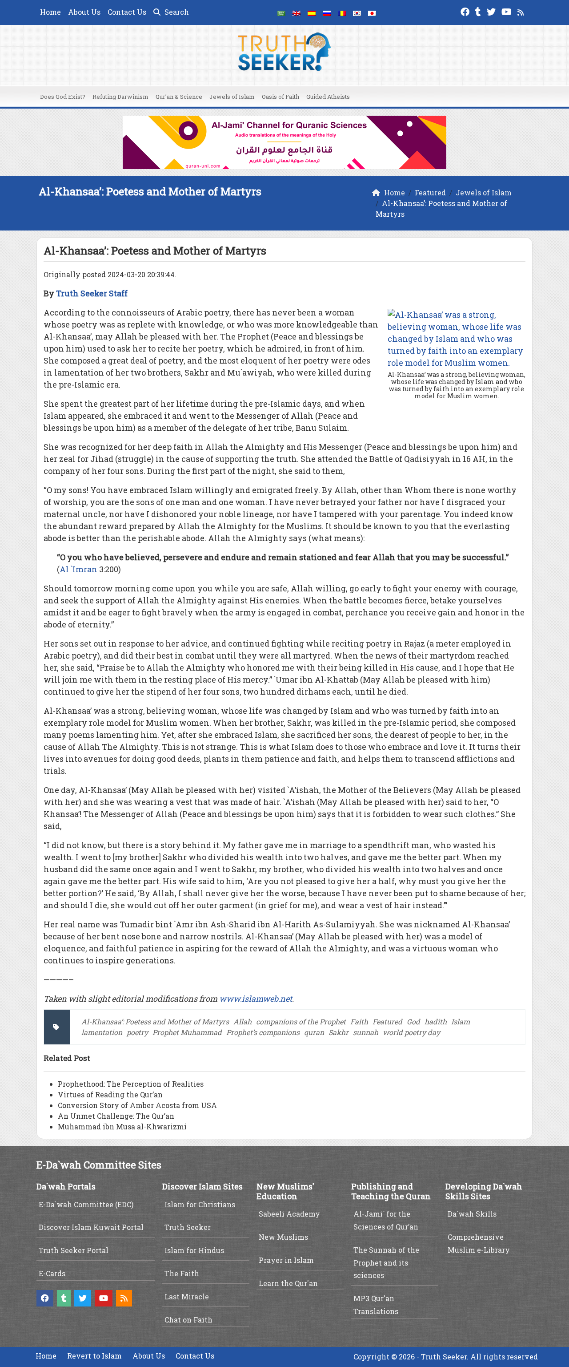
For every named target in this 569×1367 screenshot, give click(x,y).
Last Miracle (186, 1296)
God (413, 1021)
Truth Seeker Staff (92, 293)
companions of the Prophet (301, 1021)
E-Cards (52, 1273)
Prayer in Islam (286, 1260)
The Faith (181, 1273)
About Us (84, 11)
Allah (242, 1021)
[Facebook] (466, 11)
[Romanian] (341, 12)
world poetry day (411, 1032)
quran (314, 1032)
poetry (137, 1032)
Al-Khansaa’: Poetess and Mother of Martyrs (155, 1021)
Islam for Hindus (194, 1250)
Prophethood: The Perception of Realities (131, 1083)
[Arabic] (281, 12)
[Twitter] (492, 11)
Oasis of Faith (280, 97)
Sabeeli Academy (289, 1213)
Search (176, 11)
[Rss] (521, 11)
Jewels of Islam (232, 97)
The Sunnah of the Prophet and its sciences (386, 1262)
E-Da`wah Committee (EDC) (86, 1204)
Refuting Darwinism (120, 97)
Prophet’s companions (263, 1032)
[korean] (357, 12)
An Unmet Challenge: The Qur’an (116, 1115)
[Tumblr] (479, 11)
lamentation (101, 1032)
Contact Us (127, 11)
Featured (387, 1021)
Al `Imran (78, 569)
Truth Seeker (187, 1227)
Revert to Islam (94, 1355)
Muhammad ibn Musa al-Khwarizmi (122, 1126)
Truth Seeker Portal (73, 1250)
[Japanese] (372, 12)
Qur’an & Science (179, 97)
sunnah (365, 1032)
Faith (359, 1021)
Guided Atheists (328, 97)
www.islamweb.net (255, 998)
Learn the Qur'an (288, 1283)
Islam (460, 1021)
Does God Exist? (62, 97)
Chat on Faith (188, 1319)
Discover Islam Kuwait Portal (91, 1227)
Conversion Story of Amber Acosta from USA (137, 1105)
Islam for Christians (199, 1204)
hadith (436, 1021)
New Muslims (283, 1237)
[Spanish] (311, 12)
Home (50, 11)
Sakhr (339, 1032)
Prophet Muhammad (187, 1032)
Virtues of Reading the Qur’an (110, 1094)
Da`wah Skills (472, 1213)
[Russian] (326, 12)
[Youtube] (507, 11)
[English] (296, 12)
